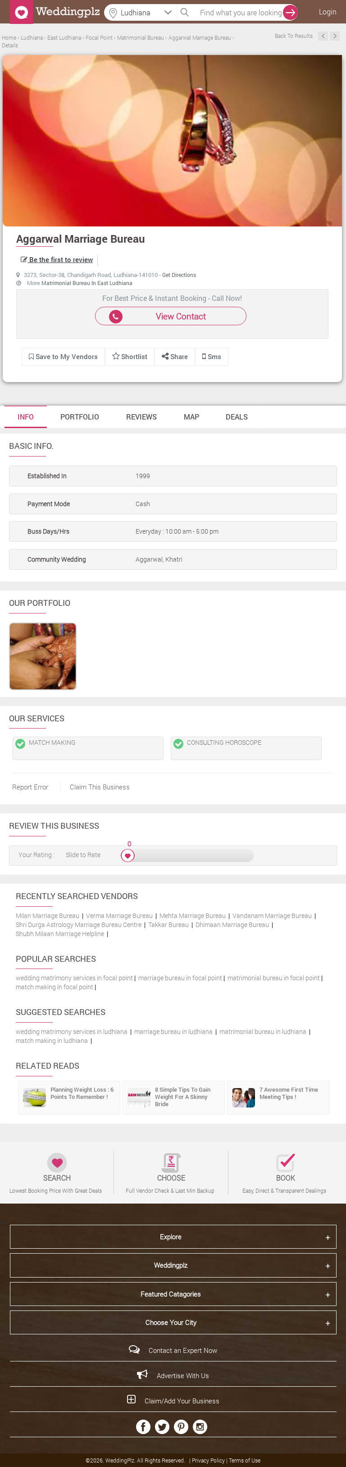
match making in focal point (54, 987)
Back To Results (294, 35)
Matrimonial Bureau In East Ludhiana (86, 282)
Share (178, 356)
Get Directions (179, 274)
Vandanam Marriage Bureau (272, 915)
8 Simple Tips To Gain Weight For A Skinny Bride (182, 1096)
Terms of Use (244, 1460)
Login (328, 11)
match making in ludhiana (52, 1040)
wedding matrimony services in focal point (74, 977)
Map (191, 416)
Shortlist (134, 356)
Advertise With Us (183, 1375)
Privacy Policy (209, 1460)
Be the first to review (60, 259)
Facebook (143, 1427)
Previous (323, 36)
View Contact (181, 316)
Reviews (141, 416)
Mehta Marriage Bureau (192, 915)
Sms (213, 356)
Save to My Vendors (66, 356)
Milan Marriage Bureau (47, 915)
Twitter (162, 1427)
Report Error (30, 786)
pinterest (181, 1427)
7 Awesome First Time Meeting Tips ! (289, 1093)
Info (26, 416)
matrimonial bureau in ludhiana (262, 1031)
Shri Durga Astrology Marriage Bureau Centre (78, 924)
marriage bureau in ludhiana (173, 1031)
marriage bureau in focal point (180, 977)
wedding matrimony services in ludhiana (71, 1031)
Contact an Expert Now (183, 1350)
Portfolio (79, 416)
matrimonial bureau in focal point (274, 977)
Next (335, 36)
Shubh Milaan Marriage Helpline (60, 933)
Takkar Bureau (168, 924)
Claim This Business (100, 786)
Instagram (200, 1427)
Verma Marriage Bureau (119, 915)
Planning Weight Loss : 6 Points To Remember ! (82, 1093)
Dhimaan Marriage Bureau (232, 924)
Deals (237, 416)
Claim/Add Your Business (182, 1400)
